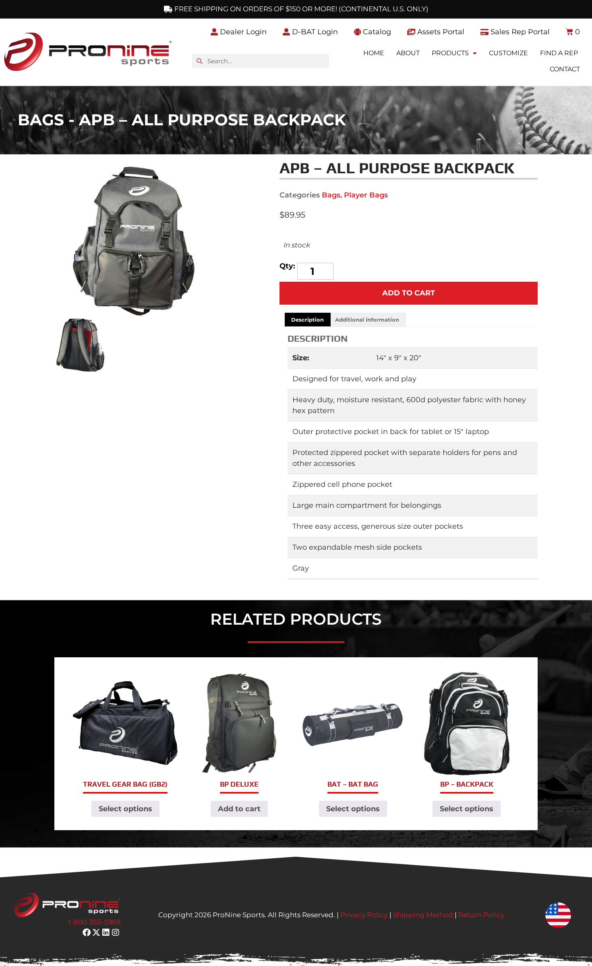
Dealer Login (242, 31)
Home (373, 53)
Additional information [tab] (367, 319)
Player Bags (366, 195)
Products (450, 53)
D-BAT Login (314, 31)
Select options (125, 808)
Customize (508, 53)
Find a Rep (559, 53)
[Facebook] (86, 932)
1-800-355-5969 (94, 922)
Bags (331, 195)
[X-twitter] (96, 932)
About (408, 53)
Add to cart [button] (239, 808)
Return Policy (481, 915)
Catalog (376, 31)
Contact (565, 69)
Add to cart (408, 293)
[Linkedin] (106, 932)
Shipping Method (423, 915)
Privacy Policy (364, 915)
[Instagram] (115, 932)
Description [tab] (307, 319)
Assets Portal (439, 31)
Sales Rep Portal (519, 31)
